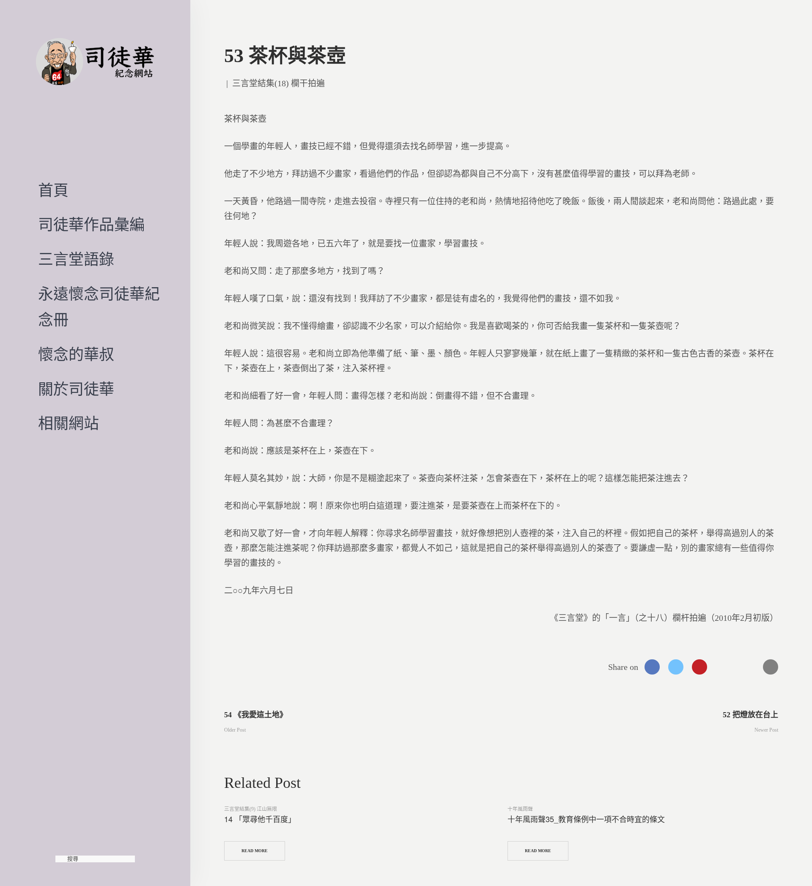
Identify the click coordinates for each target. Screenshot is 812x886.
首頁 (53, 190)
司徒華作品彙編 (91, 225)
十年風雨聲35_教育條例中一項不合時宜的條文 (586, 818)
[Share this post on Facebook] (652, 667)
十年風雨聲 (520, 809)
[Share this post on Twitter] (675, 667)
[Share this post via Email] (770, 667)
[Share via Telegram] (746, 667)
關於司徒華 (76, 389)
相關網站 (68, 423)
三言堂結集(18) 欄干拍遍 (278, 83)
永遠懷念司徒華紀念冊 (99, 307)
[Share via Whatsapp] (723, 667)
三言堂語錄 (76, 259)
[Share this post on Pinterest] (699, 667)
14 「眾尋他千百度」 (260, 818)
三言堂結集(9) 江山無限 (250, 809)
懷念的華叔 (76, 354)
